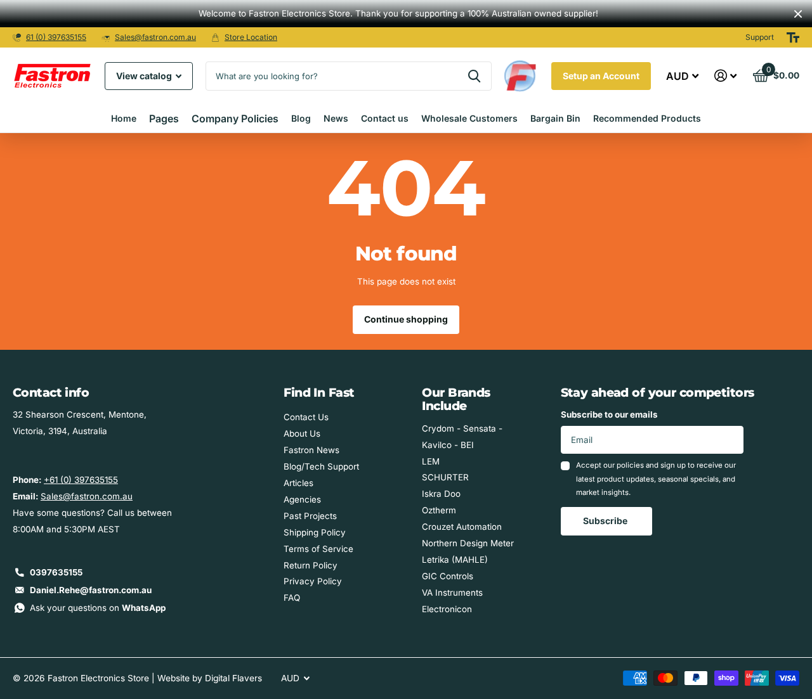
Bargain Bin (555, 118)
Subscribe (606, 520)
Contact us (385, 118)
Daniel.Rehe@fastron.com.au (91, 590)
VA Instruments (452, 592)
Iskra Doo (441, 494)
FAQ (292, 598)
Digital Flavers (233, 678)
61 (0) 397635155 (56, 37)
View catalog (145, 75)
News (336, 118)
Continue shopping (406, 319)
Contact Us (306, 417)
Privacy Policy (313, 581)
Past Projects (310, 516)
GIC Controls (447, 576)
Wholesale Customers (469, 118)
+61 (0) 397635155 (81, 480)
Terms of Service (318, 549)
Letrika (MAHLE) (455, 560)
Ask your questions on (98, 608)
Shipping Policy (315, 532)
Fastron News (311, 450)
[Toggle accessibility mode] (793, 37)
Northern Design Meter (468, 543)
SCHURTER (445, 477)
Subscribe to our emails (609, 414)
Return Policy (310, 565)
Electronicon (447, 609)
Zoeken (474, 76)
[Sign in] (725, 75)
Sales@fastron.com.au (155, 37)
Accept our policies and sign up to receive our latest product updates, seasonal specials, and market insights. (656, 479)
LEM (431, 461)
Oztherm (439, 510)
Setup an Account (601, 75)
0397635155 (56, 572)
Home (123, 118)
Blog (301, 118)
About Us (302, 433)
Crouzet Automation (462, 527)
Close (798, 13)
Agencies (302, 499)
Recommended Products (647, 118)
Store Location (251, 37)
